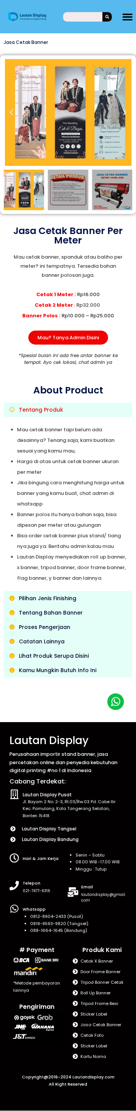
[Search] (107, 17)
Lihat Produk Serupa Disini (54, 656)
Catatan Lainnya (42, 641)
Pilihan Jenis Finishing (47, 598)
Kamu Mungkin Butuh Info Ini (57, 670)
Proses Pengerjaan (44, 627)
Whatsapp (34, 909)
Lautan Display (48, 740)
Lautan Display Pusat (47, 794)
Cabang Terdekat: (37, 781)
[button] (127, 16)
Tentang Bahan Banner (51, 612)
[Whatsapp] (14, 908)
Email (87, 887)
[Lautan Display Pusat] (14, 794)
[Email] (72, 892)
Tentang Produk (41, 410)
